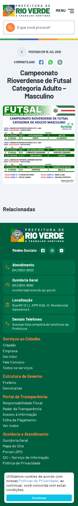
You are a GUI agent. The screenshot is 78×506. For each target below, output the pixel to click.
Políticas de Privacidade (38, 480)
